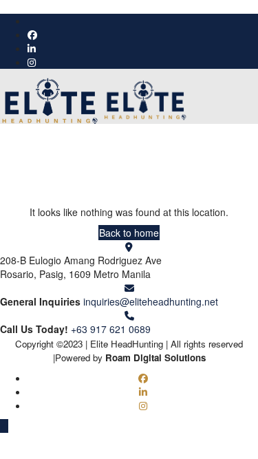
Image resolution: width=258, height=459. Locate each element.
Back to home (129, 232)
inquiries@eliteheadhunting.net (150, 301)
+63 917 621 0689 (111, 329)
